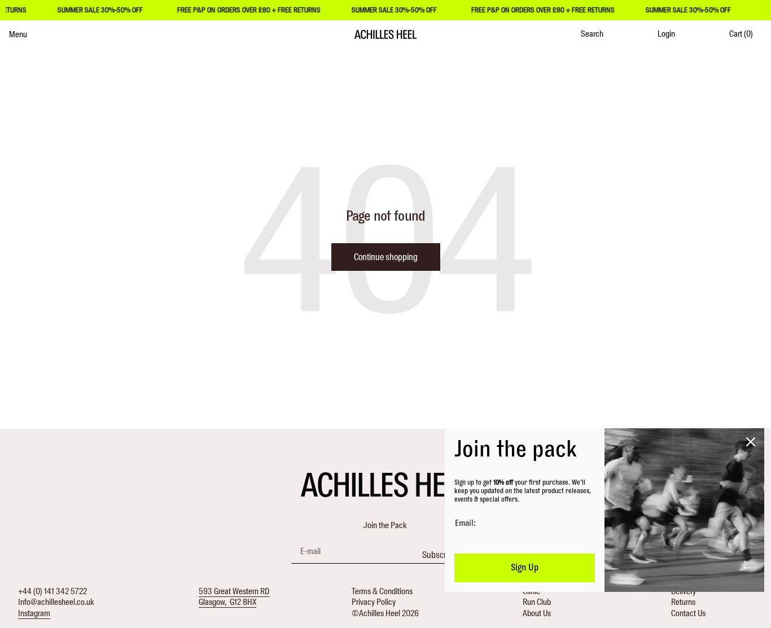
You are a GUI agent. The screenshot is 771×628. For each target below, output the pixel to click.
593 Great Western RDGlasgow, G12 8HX (234, 597)
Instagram (34, 613)
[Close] (750, 441)
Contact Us (688, 613)
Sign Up (524, 567)
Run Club (537, 602)
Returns (683, 602)
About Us (537, 613)
